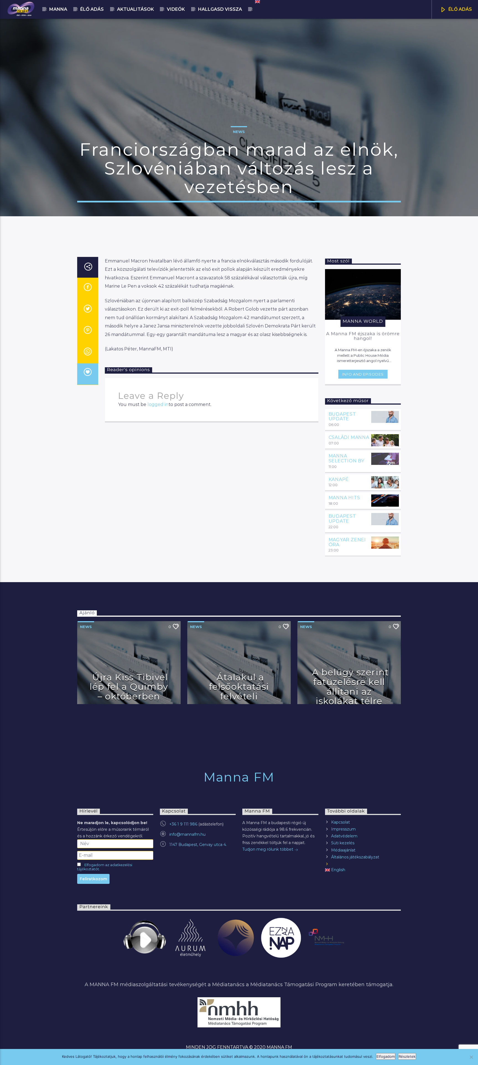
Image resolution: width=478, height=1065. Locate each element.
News (239, 131)
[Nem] (471, 1057)
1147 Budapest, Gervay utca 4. (198, 844)
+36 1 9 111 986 (183, 824)
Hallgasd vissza (220, 9)
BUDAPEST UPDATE (342, 417)
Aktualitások (135, 9)
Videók (176, 9)
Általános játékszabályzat (355, 857)
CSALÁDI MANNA (349, 437)
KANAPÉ (339, 479)
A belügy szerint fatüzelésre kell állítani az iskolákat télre (350, 686)
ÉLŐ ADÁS (459, 9)
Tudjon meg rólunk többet (268, 849)
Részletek (407, 1056)
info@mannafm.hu (187, 834)
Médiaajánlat (343, 850)
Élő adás (92, 9)
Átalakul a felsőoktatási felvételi (239, 687)
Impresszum (343, 829)
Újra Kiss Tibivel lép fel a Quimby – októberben (129, 687)
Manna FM (239, 777)
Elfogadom (385, 1056)
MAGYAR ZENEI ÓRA (347, 542)
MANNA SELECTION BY (347, 458)
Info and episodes (362, 374)
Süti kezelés (342, 842)
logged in (157, 404)
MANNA (58, 9)
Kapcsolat (340, 822)
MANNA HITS (344, 497)
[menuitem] (257, 1)
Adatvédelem (344, 836)
